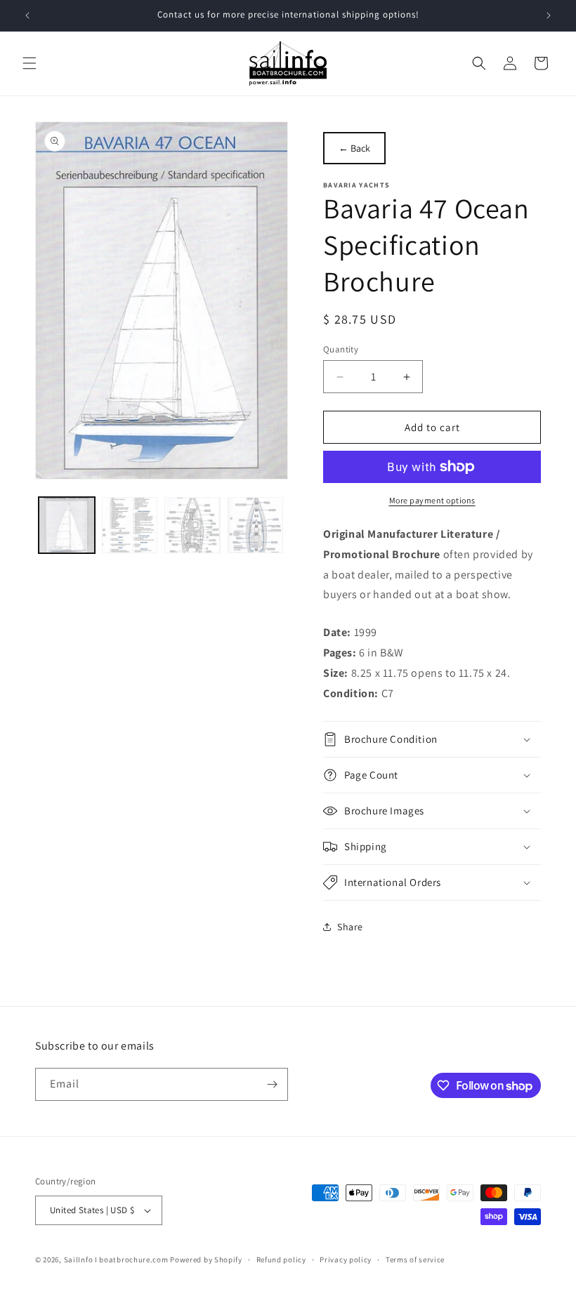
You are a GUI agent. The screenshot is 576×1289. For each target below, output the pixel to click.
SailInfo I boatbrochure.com (116, 1259)
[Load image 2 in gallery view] (130, 525)
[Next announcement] (548, 15)
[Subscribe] (271, 1084)
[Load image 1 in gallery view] (67, 525)
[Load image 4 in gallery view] (256, 525)
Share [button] (350, 926)
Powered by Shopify (206, 1259)
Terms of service (415, 1259)
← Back (354, 148)
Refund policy (281, 1259)
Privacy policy (346, 1259)
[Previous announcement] (27, 15)
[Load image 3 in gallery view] (192, 525)
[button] (29, 63)
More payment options (432, 500)
